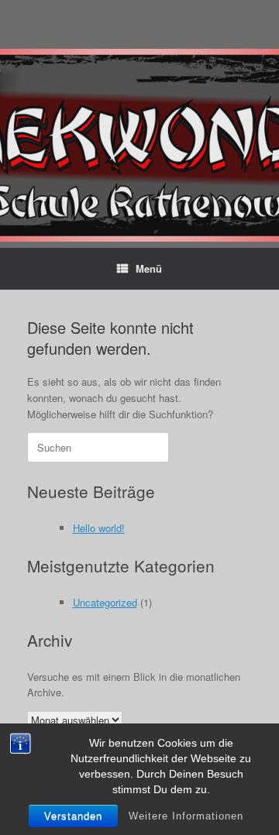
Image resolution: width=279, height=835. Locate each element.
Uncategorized (105, 602)
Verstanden (73, 816)
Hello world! (99, 528)
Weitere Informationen (186, 816)
